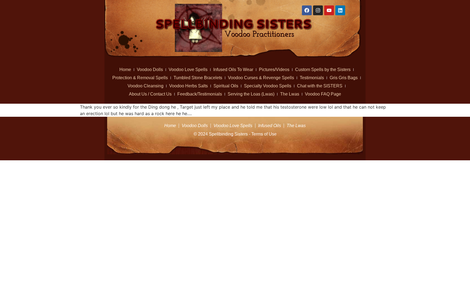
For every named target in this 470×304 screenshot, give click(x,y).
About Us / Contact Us (150, 94)
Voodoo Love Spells (188, 69)
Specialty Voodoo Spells (267, 86)
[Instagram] (318, 10)
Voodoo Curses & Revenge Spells (261, 77)
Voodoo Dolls (150, 69)
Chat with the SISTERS (319, 86)
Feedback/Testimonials (199, 94)
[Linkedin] (340, 10)
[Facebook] (307, 10)
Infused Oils (269, 125)
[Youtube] (329, 10)
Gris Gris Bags (344, 77)
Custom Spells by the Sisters (323, 69)
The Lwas (289, 94)
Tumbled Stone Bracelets (198, 77)
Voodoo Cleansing (145, 86)
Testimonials (312, 77)
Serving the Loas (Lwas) (251, 94)
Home (125, 69)
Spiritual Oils (226, 86)
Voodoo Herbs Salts (188, 86)
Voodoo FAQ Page (323, 94)
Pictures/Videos (274, 69)
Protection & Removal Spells (140, 77)
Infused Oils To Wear (233, 69)
